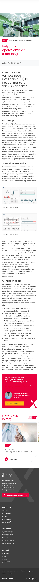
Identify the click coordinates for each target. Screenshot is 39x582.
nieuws (4, 559)
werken (6, 522)
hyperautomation (8, 540)
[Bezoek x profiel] (26, 578)
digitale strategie (7, 532)
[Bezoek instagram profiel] (35, 578)
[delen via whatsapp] (18, 63)
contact (4, 516)
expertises (6, 529)
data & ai (5, 537)
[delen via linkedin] (12, 63)
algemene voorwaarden (10, 571)
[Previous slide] (30, 417)
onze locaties (6, 519)
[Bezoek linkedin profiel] (29, 578)
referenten (5, 553)
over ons (5, 510)
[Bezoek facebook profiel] (32, 578)
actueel (5, 550)
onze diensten (6, 513)
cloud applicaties (7, 534)
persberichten (6, 562)
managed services (8, 543)
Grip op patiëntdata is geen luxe (18, 452)
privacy (31, 571)
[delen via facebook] (15, 63)
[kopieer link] (21, 63)
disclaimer (23, 571)
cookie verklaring (7, 574)
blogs (4, 556)
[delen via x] (9, 63)
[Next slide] (34, 417)
